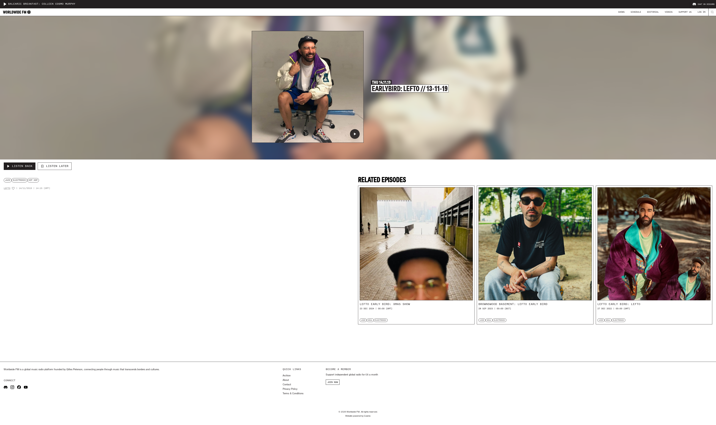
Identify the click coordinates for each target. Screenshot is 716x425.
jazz (7, 180)
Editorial (653, 12)
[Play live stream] (5, 4)
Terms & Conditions (293, 394)
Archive (287, 376)
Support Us (685, 12)
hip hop (33, 180)
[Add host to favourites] (13, 188)
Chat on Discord (706, 4)
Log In (701, 12)
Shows (621, 12)
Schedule (636, 12)
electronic (19, 180)
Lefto (7, 188)
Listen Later (57, 166)
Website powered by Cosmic (358, 416)
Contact (287, 385)
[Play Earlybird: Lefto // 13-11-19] (355, 134)
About (286, 380)
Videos (669, 12)
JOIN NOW (332, 382)
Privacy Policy (290, 389)
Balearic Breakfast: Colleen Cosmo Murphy (41, 4)
